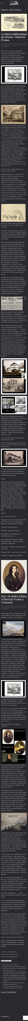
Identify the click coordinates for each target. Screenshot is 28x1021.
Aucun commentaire (5, 46)
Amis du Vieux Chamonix (10, 964)
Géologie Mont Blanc (9, 972)
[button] (2, 3)
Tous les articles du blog (21, 45)
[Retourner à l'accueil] (14, 3)
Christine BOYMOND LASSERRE (12, 43)
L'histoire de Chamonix (11, 45)
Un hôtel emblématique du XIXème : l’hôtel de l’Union (14, 37)
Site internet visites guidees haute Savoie (13, 982)
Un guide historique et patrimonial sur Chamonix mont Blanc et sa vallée (13, 987)
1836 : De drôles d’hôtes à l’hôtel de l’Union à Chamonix (14, 599)
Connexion (5, 1016)
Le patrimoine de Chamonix (8, 954)
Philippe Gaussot (7, 977)
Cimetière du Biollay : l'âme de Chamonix (14, 966)
